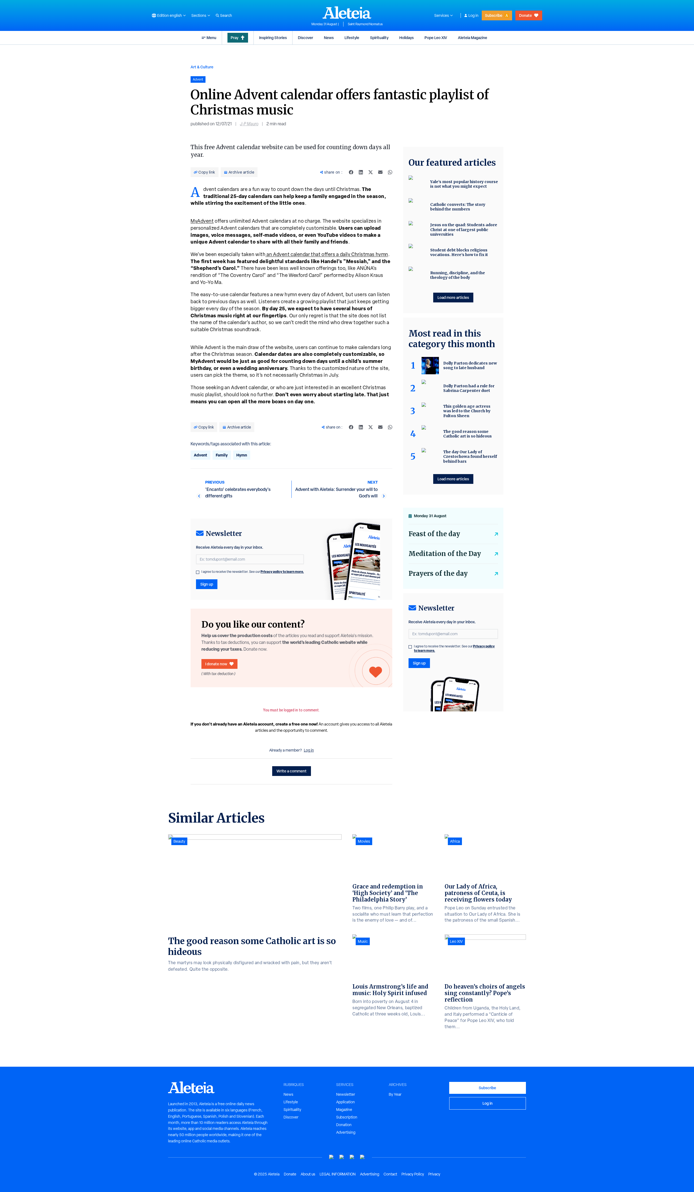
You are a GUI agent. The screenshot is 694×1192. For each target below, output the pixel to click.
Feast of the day (434, 534)
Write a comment (292, 771)
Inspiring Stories (273, 37)
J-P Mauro (249, 124)
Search (226, 15)
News (329, 37)
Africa (455, 841)
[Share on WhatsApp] (390, 172)
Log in (473, 15)
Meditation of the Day (445, 553)
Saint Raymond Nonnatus (365, 24)
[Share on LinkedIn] (361, 172)
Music (363, 941)
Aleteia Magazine (472, 37)
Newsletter (345, 1094)
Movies (364, 841)
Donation (344, 1124)
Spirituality (379, 37)
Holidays (406, 37)
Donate (525, 15)
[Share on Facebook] (351, 172)
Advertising (345, 1132)
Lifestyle (352, 37)
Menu (211, 37)
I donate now (216, 663)
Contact (390, 1174)
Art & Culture (202, 66)
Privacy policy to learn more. (282, 571)
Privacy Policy (412, 1174)
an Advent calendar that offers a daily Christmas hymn (326, 254)
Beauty (179, 841)
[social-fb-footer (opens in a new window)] (341, 1157)
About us (308, 1174)
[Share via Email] (380, 172)
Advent (200, 455)
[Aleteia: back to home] (347, 12)
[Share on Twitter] (370, 172)
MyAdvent (202, 221)
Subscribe (493, 15)
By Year (395, 1094)
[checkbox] (197, 572)
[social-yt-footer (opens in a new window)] (331, 1157)
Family (222, 455)
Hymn (241, 455)
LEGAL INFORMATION (338, 1174)
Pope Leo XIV (436, 37)
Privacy (434, 1174)
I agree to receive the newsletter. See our (252, 572)
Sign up (206, 584)
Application (345, 1102)
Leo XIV (456, 941)
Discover (305, 37)
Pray (234, 37)
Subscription (346, 1117)
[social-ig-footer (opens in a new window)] (362, 1157)
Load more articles (453, 297)
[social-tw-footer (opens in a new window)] (352, 1157)
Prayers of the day (438, 573)
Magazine (344, 1109)
